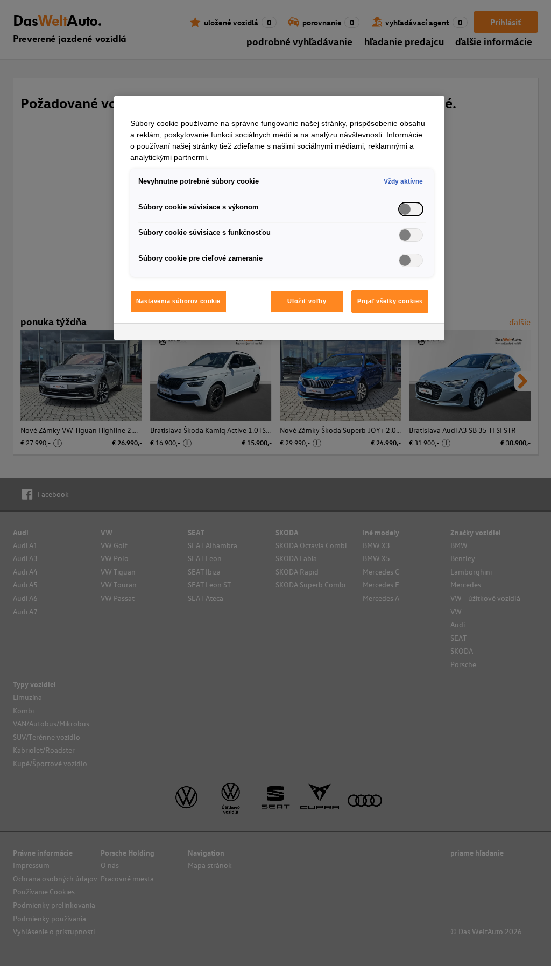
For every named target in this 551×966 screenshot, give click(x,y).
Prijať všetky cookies (389, 301)
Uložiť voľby (306, 301)
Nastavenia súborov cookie (178, 301)
